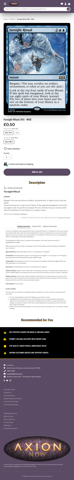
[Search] (68, 9)
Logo (14, 4)
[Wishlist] (62, 4)
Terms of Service (9, 419)
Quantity (7, 153)
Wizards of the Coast (63, 217)
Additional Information (50, 226)
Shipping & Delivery (10, 413)
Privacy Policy (8, 422)
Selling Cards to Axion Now (13, 398)
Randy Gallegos (21, 214)
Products (12, 19)
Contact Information (10, 428)
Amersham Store (9, 389)
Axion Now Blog (9, 395)
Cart (69, 4)
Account (65, 4)
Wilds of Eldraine (14, 188)
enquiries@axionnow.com (14, 374)
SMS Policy (7, 425)
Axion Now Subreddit (11, 404)
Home (5, 19)
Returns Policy (8, 416)
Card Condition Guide (11, 401)
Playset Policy (36, 226)
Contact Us (7, 392)
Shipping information (23, 226)
